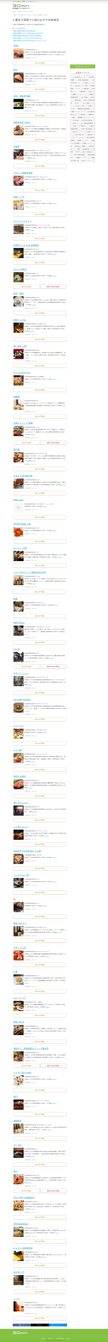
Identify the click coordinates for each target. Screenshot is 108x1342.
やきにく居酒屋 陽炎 (23, 172)
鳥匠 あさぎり (20, 923)
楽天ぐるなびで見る (53, 287)
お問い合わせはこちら (83, 66)
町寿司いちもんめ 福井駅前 (26, 245)
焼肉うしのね (20, 319)
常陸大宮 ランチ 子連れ (81, 86)
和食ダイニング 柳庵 (23, 422)
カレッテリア (20, 997)
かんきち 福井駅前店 (23, 1247)
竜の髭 (17, 449)
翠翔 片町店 (19, 1021)
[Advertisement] (82, 36)
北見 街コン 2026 (80, 106)
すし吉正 (18, 1144)
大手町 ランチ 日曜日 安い (80, 126)
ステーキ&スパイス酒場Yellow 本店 (30, 572)
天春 (16, 971)
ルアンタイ (19, 725)
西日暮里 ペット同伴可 (86, 91)
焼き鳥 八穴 (19, 1272)
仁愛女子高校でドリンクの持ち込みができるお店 (27, 33)
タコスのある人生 (22, 372)
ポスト (40, 1325)
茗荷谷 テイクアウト (83, 140)
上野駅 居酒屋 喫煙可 (83, 80)
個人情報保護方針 (60, 1338)
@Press (68, 1338)
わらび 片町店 (20, 269)
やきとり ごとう (21, 673)
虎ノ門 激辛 (85, 97)
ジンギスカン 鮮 (21, 874)
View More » (62, 54)
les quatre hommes (22, 699)
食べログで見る (40, 63)
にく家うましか (21, 826)
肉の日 (77, 103)
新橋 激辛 (86, 88)
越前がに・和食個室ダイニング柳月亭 (31, 1048)
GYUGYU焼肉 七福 (22, 523)
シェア (22, 1325)
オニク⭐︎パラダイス (23, 220)
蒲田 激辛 (90, 134)
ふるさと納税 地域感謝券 (86, 123)
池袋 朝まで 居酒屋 (80, 146)
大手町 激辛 (76, 120)
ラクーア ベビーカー (78, 137)
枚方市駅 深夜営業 (87, 120)
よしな (17, 1298)
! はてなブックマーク (58, 1325)
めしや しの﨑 (20, 547)
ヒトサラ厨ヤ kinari (22, 1072)
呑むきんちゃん (21, 802)
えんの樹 (18, 749)
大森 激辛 (82, 114)
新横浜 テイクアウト (82, 157)
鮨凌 (16, 598)
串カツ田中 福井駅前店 (24, 1197)
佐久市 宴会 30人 (79, 134)
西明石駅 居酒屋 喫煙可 (84, 109)
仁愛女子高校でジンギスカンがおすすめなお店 (27, 38)
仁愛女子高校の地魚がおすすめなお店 (24, 31)
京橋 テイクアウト (87, 160)
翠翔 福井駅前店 (21, 1223)
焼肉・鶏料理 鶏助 (22, 95)
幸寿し (17, 45)
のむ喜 (17, 648)
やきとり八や (20, 947)
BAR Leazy (19, 499)
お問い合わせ (51, 1338)
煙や (16, 1171)
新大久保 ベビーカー (78, 132)
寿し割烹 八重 (20, 345)
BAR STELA (19, 622)
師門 (16, 1096)
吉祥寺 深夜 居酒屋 (87, 129)
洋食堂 (17, 146)
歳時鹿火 (18, 1120)
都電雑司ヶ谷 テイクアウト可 (86, 117)
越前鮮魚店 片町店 (22, 122)
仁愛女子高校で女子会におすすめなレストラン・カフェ (29, 40)
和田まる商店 (20, 776)
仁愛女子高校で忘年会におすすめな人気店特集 (27, 35)
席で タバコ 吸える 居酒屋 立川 (84, 152)
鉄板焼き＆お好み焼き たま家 (27, 850)
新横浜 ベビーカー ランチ (79, 94)
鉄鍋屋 (17, 396)
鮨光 (16, 69)
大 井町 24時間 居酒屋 (79, 155)
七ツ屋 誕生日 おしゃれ (79, 77)
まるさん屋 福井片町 (23, 475)
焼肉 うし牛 (19, 196)
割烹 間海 (19, 293)
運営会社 (43, 1338)
